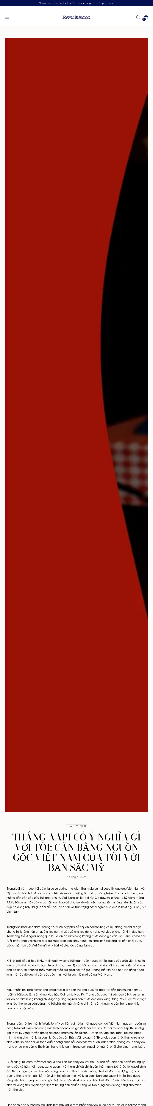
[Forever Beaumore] (76, 17)
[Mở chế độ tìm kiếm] (138, 17)
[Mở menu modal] (7, 17)
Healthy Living (76, 826)
